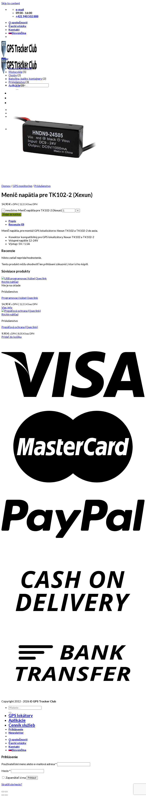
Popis (12, 221)
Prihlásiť (32, 778)
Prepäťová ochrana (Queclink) (19, 327)
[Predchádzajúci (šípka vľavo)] (2, 795)
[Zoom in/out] (6, 791)
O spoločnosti (18, 22)
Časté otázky (17, 26)
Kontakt (14, 29)
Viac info (6, 307)
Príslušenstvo (17, 82)
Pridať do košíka (11, 214)
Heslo (6, 770)
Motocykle (15, 71)
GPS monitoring (22, 185)
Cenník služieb (22, 725)
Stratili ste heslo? (11, 784)
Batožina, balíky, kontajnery (25, 78)
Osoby (13, 75)
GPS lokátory (21, 715)
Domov (6, 185)
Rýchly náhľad (9, 281)
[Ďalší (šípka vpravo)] (6, 795)
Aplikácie (14, 85)
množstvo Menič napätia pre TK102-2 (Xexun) (34, 210)
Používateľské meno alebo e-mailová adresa (29, 764)
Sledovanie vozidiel (20, 68)
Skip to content (10, 3)
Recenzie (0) (16, 224)
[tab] (77, 221)
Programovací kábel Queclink (19, 297)
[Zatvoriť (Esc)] (2, 791)
